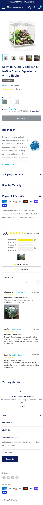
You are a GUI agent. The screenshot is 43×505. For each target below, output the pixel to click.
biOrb (4, 85)
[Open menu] (3, 8)
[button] (25, 111)
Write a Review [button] (22, 264)
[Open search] (29, 7)
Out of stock (22, 118)
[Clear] (17, 102)
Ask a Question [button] (22, 270)
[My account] (34, 7)
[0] (38, 7)
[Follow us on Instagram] (12, 477)
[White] (11, 102)
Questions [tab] (6, 277)
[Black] (5, 102)
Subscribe (10, 459)
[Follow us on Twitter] (8, 477)
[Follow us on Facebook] (4, 477)
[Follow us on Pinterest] (17, 477)
